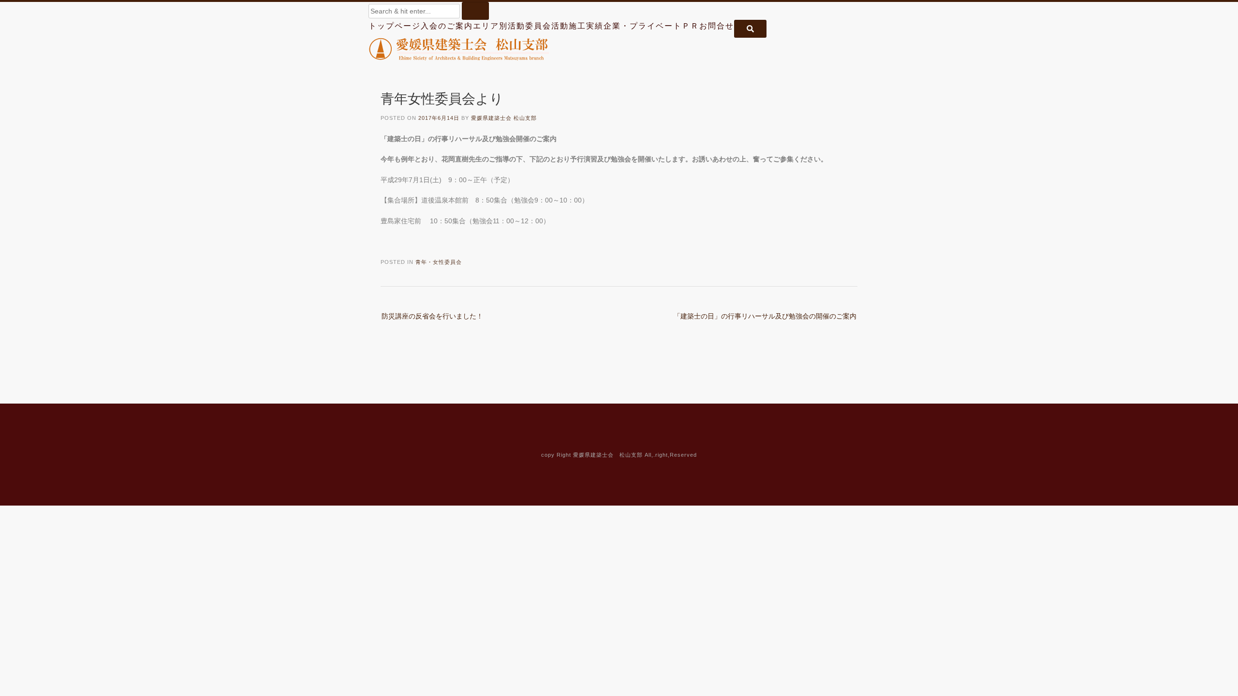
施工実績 (586, 26)
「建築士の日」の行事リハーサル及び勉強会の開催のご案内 (765, 316)
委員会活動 (547, 26)
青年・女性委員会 (438, 262)
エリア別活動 (499, 26)
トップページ (394, 26)
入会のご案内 (447, 26)
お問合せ (716, 26)
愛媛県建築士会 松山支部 (504, 118)
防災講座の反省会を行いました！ (432, 316)
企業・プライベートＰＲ (651, 26)
